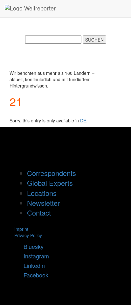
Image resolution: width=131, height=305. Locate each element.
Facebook (33, 275)
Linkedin (32, 265)
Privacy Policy (28, 235)
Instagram (34, 256)
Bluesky (31, 246)
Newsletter (43, 203)
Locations (42, 193)
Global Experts (50, 183)
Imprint (21, 229)
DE (83, 120)
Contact (39, 212)
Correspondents (51, 173)
